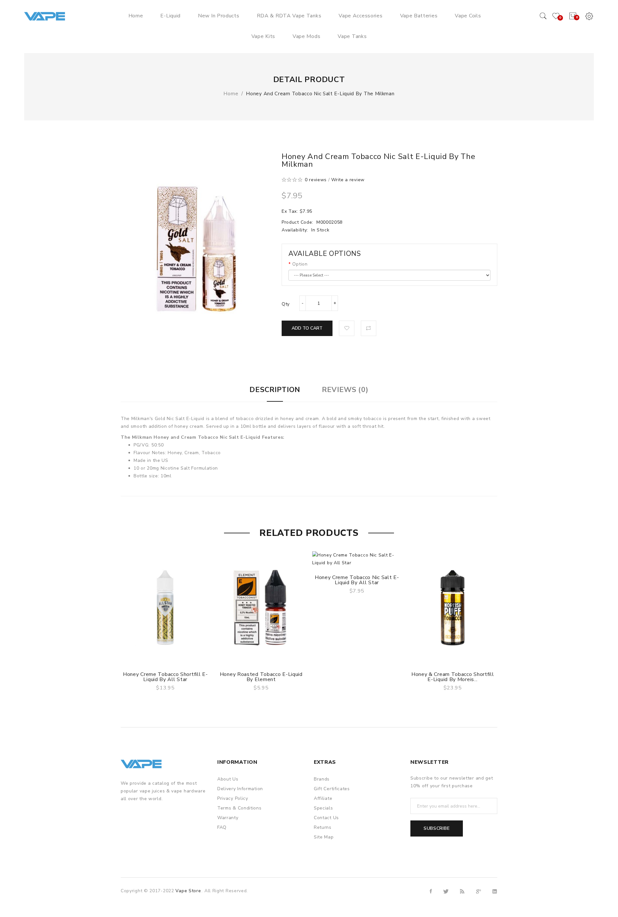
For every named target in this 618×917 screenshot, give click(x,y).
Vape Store (188, 891)
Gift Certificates (332, 789)
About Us (228, 779)
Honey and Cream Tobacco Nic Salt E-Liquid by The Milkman (320, 93)
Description (274, 390)
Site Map (324, 837)
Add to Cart (307, 328)
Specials (323, 808)
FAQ (222, 827)
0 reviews (316, 180)
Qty (286, 304)
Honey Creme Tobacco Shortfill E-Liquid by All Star (165, 677)
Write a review (348, 180)
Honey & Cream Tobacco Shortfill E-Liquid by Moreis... (452, 677)
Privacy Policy (232, 798)
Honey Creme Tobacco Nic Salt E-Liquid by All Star (357, 580)
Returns (323, 827)
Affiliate (323, 798)
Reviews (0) (345, 390)
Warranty (228, 818)
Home (230, 93)
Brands (322, 779)
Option (299, 264)
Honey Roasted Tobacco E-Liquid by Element (261, 677)
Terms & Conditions (239, 808)
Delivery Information (240, 789)
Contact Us (326, 818)
